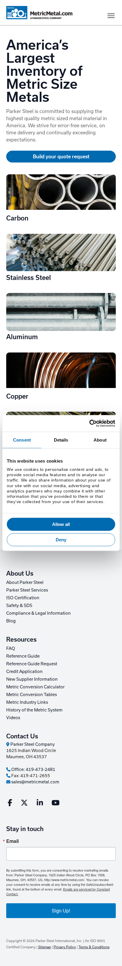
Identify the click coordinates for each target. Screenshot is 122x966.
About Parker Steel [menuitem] (25, 582)
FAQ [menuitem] (10, 648)
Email (12, 841)
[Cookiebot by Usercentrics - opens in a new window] (89, 423)
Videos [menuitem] (13, 717)
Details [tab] (61, 439)
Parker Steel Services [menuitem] (27, 590)
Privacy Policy (65, 947)
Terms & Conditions (94, 947)
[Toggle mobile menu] (111, 15)
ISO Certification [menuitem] (22, 597)
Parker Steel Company (32, 744)
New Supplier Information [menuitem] (32, 679)
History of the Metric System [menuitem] (34, 710)
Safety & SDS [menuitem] (19, 605)
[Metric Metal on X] (24, 803)
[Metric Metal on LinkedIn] (40, 803)
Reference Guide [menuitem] (23, 656)
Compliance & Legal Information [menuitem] (38, 613)
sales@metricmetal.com (34, 782)
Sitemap (44, 947)
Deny (61, 539)
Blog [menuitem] (11, 621)
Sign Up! (61, 910)
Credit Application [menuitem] (24, 671)
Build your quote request (61, 156)
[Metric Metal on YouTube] (56, 803)
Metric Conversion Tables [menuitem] (31, 694)
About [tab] (100, 439)
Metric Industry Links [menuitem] (27, 702)
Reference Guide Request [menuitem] (31, 663)
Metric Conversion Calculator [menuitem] (35, 687)
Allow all (61, 524)
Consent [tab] (22, 439)
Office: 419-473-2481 (32, 769)
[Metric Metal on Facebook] (10, 803)
